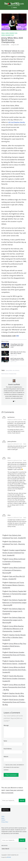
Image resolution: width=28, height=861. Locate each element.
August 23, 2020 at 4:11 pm (15, 444)
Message (6, 725)
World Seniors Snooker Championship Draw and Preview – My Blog (14, 702)
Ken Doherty (16, 370)
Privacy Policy (4, 822)
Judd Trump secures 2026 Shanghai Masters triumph (17, 359)
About (2, 818)
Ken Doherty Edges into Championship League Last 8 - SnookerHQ (13, 611)
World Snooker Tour (7, 35)
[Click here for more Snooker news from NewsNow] (5, 810)
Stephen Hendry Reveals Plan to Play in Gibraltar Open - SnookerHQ (14, 637)
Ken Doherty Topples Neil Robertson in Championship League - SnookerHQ (14, 593)
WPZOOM (9, 857)
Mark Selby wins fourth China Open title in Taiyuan (18, 352)
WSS (17, 336)
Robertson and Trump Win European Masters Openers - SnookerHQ (13, 585)
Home (2, 816)
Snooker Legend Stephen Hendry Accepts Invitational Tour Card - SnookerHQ (14, 552)
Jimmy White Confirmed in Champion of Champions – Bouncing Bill (13, 570)
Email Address (8, 748)
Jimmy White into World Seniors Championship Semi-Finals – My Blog (14, 687)
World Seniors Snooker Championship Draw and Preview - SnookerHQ (14, 654)
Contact (3, 820)
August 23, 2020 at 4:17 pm (15, 517)
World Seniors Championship (8, 373)
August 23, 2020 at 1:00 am (15, 419)
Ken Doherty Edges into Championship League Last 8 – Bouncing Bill (13, 619)
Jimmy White (9, 370)
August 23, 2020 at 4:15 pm (15, 460)
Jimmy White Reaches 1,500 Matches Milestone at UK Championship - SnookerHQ (13, 628)
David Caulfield (6, 44)
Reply (24, 419)
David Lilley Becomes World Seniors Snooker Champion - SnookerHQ (14, 678)
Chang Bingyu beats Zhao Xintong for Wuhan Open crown (16, 345)
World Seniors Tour (11, 33)
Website (6, 756)
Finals (3, 33)
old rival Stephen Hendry (16, 122)
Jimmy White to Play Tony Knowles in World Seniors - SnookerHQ (14, 646)
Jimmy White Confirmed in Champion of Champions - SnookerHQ (13, 561)
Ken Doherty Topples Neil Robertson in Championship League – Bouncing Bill (14, 602)
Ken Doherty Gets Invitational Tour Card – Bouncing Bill (13, 544)
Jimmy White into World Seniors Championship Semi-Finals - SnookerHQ (14, 669)
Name (5, 741)
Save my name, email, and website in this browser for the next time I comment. (14, 767)
